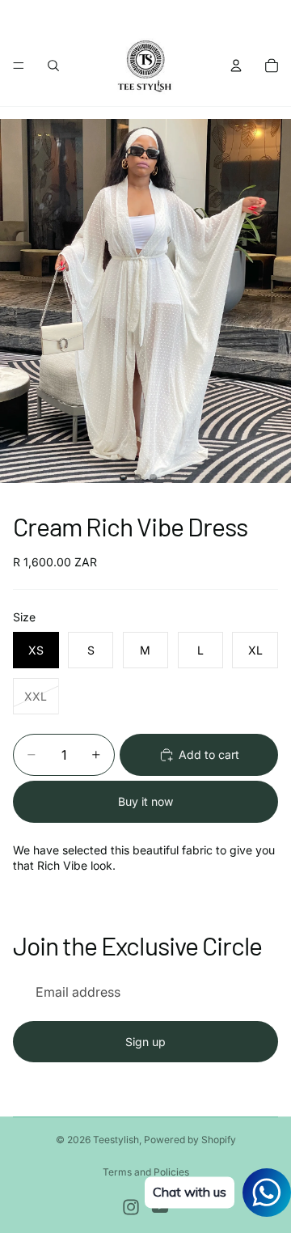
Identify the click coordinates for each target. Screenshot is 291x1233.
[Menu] (18, 65)
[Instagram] (131, 1207)
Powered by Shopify (190, 1139)
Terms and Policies (146, 1172)
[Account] (236, 65)
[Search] (53, 65)
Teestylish (116, 1139)
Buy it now (145, 801)
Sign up (145, 1042)
